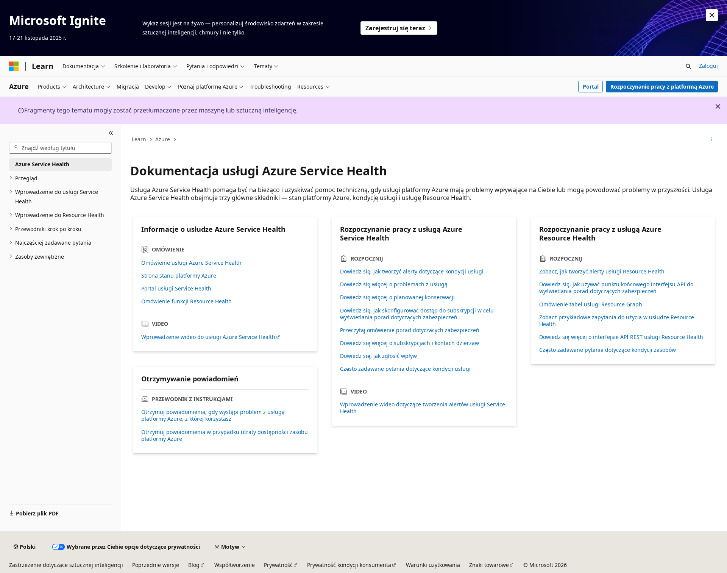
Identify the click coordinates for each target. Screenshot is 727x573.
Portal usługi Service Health (176, 288)
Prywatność (278, 564)
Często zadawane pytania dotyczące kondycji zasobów (607, 350)
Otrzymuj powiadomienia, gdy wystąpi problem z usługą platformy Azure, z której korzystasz (213, 415)
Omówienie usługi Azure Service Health (191, 262)
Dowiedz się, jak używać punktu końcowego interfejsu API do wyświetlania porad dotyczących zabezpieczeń (616, 288)
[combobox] (60, 148)
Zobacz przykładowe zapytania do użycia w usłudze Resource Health (616, 321)
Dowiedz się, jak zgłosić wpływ (378, 356)
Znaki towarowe (489, 564)
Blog (194, 564)
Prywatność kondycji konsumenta (349, 564)
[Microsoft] (14, 66)
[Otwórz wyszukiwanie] (688, 66)
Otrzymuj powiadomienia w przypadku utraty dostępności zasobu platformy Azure (224, 435)
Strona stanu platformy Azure (178, 275)
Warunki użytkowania (433, 564)
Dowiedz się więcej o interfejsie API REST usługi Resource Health (621, 337)
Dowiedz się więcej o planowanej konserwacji (397, 297)
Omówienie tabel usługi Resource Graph (590, 304)
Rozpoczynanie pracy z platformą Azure (662, 86)
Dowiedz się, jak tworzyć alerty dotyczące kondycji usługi (412, 271)
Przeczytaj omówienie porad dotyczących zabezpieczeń (409, 330)
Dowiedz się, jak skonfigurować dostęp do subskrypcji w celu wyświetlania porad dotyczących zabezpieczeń (417, 314)
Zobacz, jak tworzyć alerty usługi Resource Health (602, 271)
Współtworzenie (234, 564)
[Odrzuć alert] (712, 15)
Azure (162, 139)
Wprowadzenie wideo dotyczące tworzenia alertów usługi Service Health (422, 408)
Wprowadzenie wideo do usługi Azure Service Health (208, 337)
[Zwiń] (111, 133)
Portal (591, 86)
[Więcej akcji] (711, 140)
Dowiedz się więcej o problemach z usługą (394, 284)
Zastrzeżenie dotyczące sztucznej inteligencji (66, 564)
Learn (139, 139)
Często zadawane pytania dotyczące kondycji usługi (405, 368)
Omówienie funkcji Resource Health (186, 301)
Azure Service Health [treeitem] (42, 164)
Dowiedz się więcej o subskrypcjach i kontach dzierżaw (409, 343)
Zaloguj (708, 65)
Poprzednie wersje (155, 564)
